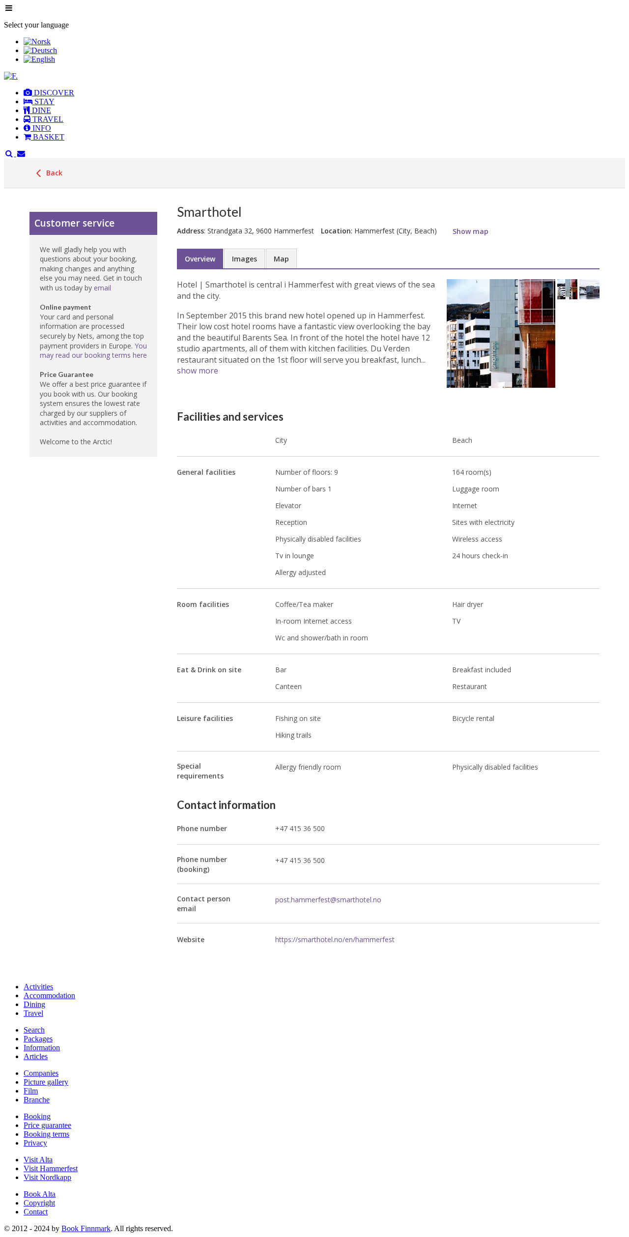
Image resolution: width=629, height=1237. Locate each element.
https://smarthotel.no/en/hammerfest (335, 939)
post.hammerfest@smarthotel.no (328, 899)
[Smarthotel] (501, 333)
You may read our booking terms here (93, 350)
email (102, 287)
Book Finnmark (86, 1228)
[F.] (11, 76)
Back (53, 172)
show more (197, 370)
